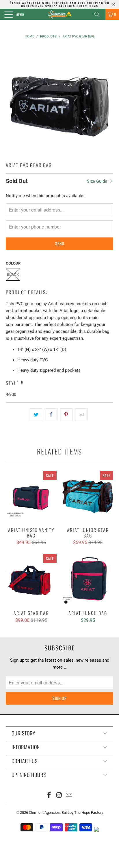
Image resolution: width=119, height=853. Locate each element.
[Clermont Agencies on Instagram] (59, 795)
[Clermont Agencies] (59, 14)
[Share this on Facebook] (51, 414)
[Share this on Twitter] (36, 414)
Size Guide (97, 181)
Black (13, 274)
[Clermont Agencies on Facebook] (49, 795)
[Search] (99, 14)
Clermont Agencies (44, 812)
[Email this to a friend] (81, 414)
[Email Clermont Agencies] (69, 795)
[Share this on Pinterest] (66, 414)
